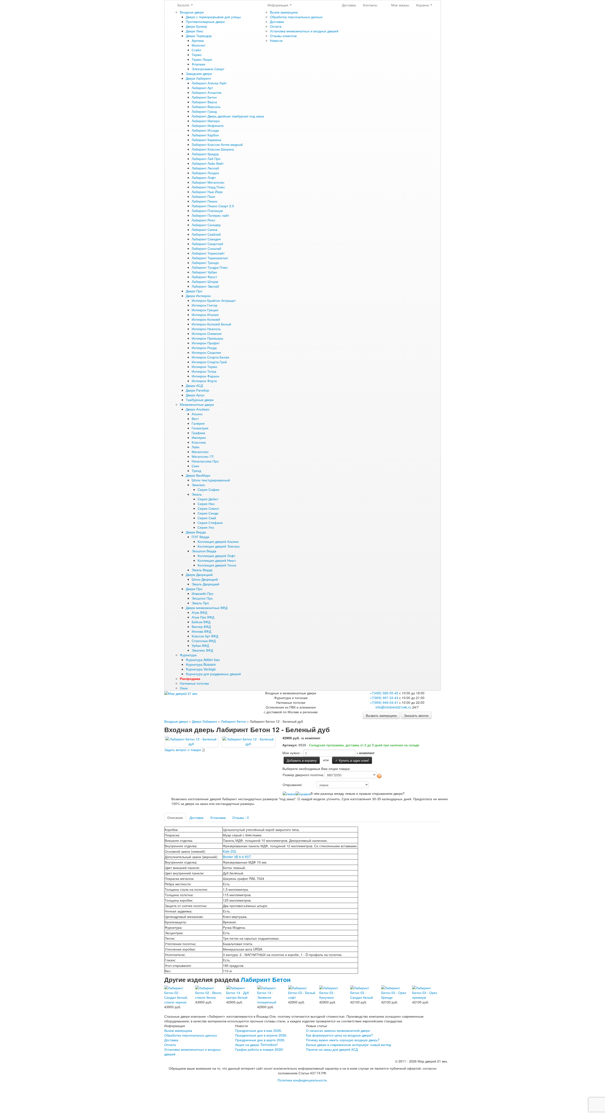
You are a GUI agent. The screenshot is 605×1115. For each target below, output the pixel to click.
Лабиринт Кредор (205, 153)
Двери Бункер (196, 26)
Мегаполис (200, 451)
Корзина (423, 5)
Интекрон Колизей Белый (211, 324)
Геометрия (200, 428)
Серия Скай (207, 517)
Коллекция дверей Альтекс (218, 541)
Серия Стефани (210, 522)
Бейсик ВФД (201, 621)
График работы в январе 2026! (259, 1049)
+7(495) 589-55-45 (384, 693)
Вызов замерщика (284, 12)
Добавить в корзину (302, 760)
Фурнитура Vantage (201, 669)
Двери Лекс (194, 31)
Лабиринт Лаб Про (206, 158)
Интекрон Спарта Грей (209, 361)
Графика (198, 432)
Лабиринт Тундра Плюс (210, 267)
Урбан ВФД (200, 645)
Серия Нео (206, 503)
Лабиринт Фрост (204, 276)
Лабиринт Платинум (207, 210)
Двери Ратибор (197, 390)
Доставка (277, 21)
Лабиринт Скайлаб (206, 234)
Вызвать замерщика (381, 715)
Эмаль (197, 494)
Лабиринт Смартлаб (207, 243)
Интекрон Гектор (204, 305)
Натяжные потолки (194, 683)
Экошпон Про (202, 598)
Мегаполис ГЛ (202, 456)
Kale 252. (230, 851)
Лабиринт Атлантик (206, 92)
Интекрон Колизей (206, 319)
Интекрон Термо (204, 366)
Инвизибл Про (202, 593)
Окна (184, 688)
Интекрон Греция (205, 309)
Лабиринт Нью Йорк (207, 191)
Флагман (198, 64)
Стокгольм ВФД (204, 640)
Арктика (198, 40)
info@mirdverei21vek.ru (393, 707)
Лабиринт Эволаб (205, 286)
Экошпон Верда (204, 551)
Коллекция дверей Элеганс (219, 546)
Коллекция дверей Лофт (216, 555)
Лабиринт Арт (202, 87)
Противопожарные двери (205, 21)
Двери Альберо (197, 409)
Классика (199, 442)
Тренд (196, 470)
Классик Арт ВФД (205, 636)
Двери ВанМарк (198, 475)
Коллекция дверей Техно (217, 565)
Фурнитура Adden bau (203, 659)
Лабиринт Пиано (204, 201)
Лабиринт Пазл (203, 196)
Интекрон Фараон (205, 376)
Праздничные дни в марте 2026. (260, 1039)
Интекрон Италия (205, 314)
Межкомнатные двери (197, 404)
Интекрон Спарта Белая (210, 357)
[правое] (303, 793)
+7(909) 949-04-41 (384, 702)
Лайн (195, 447)
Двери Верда (196, 532)
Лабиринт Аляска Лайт (209, 83)
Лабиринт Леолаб (205, 168)
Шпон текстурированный (211, 480)
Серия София (208, 489)
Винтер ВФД (201, 626)
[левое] (289, 793)
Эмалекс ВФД (202, 650)
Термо (197, 54)
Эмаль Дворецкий (205, 584)
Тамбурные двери (200, 399)
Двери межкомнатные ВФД (206, 607)
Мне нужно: (291, 752)
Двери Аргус (195, 395)
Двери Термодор (199, 35)
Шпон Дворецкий (205, 579)
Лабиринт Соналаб (206, 248)
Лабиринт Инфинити (208, 125)
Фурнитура (188, 655)
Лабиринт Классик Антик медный (217, 144)
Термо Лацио (202, 59)
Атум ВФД (199, 612)
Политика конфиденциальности (302, 1080)
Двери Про (194, 291)
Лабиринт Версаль (206, 106)
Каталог (183, 5)
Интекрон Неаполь (206, 328)
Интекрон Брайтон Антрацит (214, 300)
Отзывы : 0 (240, 817)
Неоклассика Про (205, 461)
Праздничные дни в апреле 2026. (261, 1035)
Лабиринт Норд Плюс (208, 187)
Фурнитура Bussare (201, 664)
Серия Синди (208, 513)
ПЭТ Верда (200, 536)
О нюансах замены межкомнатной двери (338, 1030)
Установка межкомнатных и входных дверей (304, 31)
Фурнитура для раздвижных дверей (213, 673)
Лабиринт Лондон (205, 172)
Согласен (293, 1090)
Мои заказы (400, 5)
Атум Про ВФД (203, 617)
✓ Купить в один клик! (352, 760)
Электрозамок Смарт (208, 68)
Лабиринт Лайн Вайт (208, 163)
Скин (195, 465)
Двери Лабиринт (198, 78)
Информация (278, 5)
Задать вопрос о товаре (182, 749)
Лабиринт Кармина (206, 139)
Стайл (196, 50)
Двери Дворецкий (199, 574)
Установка (218, 817)
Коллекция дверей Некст (217, 560)
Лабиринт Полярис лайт (210, 215)
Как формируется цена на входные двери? (339, 1035)
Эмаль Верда (202, 569)
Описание (175, 817)
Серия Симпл (208, 508)
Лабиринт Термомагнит (210, 257)
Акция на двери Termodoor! (256, 1044)
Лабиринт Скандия (206, 239)
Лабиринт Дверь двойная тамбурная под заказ (228, 116)
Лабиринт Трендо (205, 262)
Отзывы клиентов (283, 35)
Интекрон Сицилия (206, 352)
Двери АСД (194, 385)
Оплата (275, 26)
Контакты (370, 5)
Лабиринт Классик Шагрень (213, 149)
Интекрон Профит (206, 343)
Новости (276, 40)
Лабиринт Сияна (204, 229)
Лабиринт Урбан (204, 272)
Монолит (198, 45)
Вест (195, 418)
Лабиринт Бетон (204, 97)
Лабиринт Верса (204, 101)
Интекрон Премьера (207, 338)
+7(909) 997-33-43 (384, 697)
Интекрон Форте (204, 380)
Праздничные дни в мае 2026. (258, 1030)
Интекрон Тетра (204, 371)
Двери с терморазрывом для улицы (213, 16)
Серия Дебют (208, 499)
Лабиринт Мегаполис (208, 182)
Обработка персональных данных (296, 16)
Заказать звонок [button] (416, 715)
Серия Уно (206, 527)
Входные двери (192, 12)
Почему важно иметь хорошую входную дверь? (343, 1039)
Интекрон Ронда (204, 347)
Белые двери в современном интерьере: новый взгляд (348, 1044)
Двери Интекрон (198, 295)
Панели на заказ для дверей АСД (332, 1049)
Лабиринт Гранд (204, 111)
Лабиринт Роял (203, 220)
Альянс (197, 413)
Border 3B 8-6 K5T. (237, 856)
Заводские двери (199, 73)
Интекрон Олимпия (207, 333)
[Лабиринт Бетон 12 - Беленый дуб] (191, 741)
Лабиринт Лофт (204, 177)
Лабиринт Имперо (206, 120)
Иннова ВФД (201, 631)
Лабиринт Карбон (205, 135)
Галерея (198, 423)
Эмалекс (198, 484)
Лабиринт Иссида (205, 130)
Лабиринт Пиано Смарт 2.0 (213, 205)
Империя (199, 437)
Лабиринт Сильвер (206, 224)
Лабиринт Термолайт (208, 253)
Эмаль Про (200, 603)
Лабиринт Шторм (205, 281)
